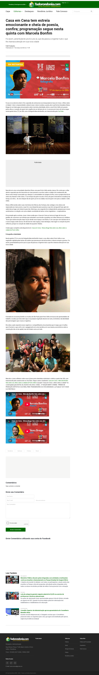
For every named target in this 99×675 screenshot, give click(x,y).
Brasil (37, 451)
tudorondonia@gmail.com (16, 666)
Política (29, 451)
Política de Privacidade (85, 642)
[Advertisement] (38, 467)
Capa (8, 11)
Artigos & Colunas (69, 648)
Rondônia (10, 451)
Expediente (82, 645)
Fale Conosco (61, 11)
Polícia (66, 652)
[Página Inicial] (44, 4)
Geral (66, 645)
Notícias (20, 451)
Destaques (29, 11)
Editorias (17, 11)
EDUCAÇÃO (23, 592)
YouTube (60, 111)
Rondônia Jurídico (45, 11)
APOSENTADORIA (24, 608)
